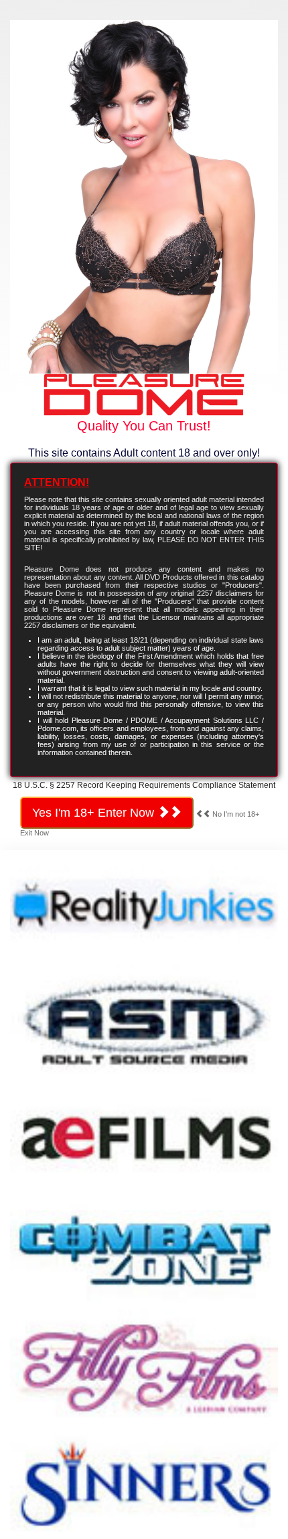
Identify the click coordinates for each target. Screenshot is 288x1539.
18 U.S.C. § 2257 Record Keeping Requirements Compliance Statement (144, 785)
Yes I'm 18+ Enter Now (94, 812)
